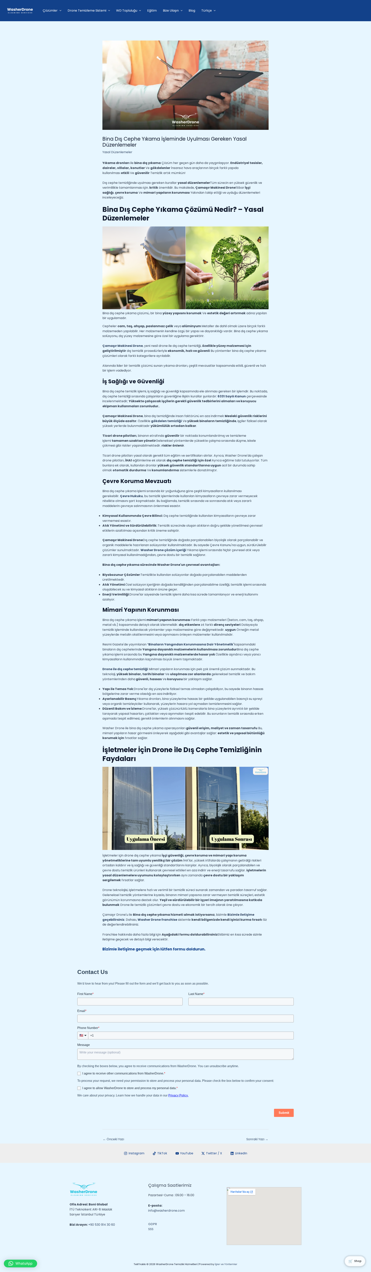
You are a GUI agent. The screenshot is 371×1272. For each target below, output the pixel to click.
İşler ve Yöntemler (226, 1264)
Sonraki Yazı (257, 1139)
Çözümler (50, 10)
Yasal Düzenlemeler (117, 152)
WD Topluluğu (126, 10)
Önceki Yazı (113, 1139)
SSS (150, 1229)
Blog (192, 10)
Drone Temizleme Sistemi (87, 10)
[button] (20, 1263)
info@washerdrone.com (166, 1210)
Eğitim (152, 10)
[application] (59, 10)
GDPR (152, 1224)
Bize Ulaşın (171, 10)
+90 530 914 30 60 (101, 1224)
